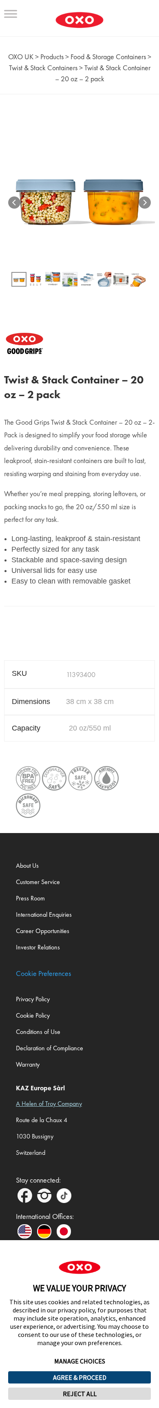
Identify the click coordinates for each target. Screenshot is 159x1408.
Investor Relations (38, 947)
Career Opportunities (42, 931)
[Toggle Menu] (10, 14)
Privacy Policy (33, 999)
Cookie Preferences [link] (43, 973)
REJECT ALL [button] (80, 1394)
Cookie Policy (33, 1015)
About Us (27, 865)
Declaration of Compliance (49, 1048)
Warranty (28, 1064)
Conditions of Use (38, 1031)
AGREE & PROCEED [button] (79, 1377)
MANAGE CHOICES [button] (79, 1361)
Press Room (30, 898)
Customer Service (38, 882)
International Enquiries (44, 914)
